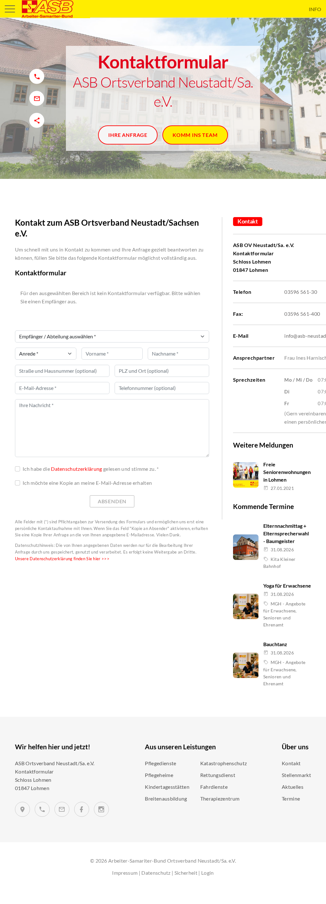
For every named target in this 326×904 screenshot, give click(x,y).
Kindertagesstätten (167, 787)
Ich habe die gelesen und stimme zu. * (91, 469)
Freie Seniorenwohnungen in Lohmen (287, 472)
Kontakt (291, 763)
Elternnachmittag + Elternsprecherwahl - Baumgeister (286, 533)
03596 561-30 (300, 292)
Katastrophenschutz (223, 763)
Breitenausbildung (166, 798)
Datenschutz (156, 873)
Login (207, 873)
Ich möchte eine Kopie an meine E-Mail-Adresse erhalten (87, 483)
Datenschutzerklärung (76, 469)
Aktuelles (292, 787)
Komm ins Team (195, 135)
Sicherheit (185, 873)
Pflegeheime (159, 775)
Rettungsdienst (217, 775)
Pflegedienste (160, 763)
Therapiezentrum (220, 798)
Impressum (125, 873)
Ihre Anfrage (127, 135)
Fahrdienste (214, 787)
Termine (291, 798)
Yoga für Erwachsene (287, 586)
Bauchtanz (275, 644)
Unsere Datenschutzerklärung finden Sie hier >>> (62, 558)
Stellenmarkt (296, 775)
